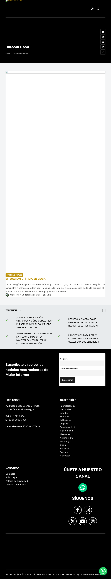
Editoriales (65, 420)
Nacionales (65, 409)
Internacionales (14, 275)
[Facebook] (103, 31)
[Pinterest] (103, 42)
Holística (64, 448)
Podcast (64, 452)
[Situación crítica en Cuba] (55, 172)
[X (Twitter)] (103, 37)
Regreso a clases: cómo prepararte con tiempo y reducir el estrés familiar (83, 322)
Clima (63, 445)
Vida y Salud (66, 430)
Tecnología (65, 441)
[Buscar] (98, 9)
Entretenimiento (68, 427)
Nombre (64, 359)
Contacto (10, 473)
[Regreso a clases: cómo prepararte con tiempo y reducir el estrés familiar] (62, 323)
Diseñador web (13, 538)
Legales (64, 423)
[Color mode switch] (92, 8)
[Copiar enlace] (103, 52)
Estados (64, 413)
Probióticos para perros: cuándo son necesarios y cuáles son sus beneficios (83, 338)
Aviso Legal (11, 477)
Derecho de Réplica (16, 484)
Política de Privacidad (17, 481)
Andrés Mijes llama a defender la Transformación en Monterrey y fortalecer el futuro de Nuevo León (34, 338)
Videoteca (65, 455)
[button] (103, 571)
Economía (65, 416)
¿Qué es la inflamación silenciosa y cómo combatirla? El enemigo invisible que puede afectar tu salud (34, 322)
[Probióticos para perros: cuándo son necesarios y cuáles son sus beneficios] (62, 339)
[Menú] (104, 8)
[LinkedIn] (103, 47)
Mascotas (65, 434)
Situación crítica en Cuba (26, 278)
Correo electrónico (69, 368)
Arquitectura (66, 437)
